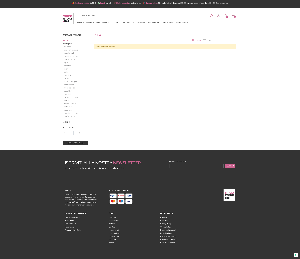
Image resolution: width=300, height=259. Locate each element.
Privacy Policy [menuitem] (165, 224)
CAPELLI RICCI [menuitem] (68, 78)
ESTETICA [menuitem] (90, 22)
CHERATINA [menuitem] (67, 66)
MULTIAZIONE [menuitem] (68, 107)
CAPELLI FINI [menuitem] (67, 91)
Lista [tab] (209, 40)
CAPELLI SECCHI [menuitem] (69, 85)
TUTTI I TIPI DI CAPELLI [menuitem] (70, 81)
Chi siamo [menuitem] (164, 220)
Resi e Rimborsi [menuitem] (166, 233)
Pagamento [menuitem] (69, 227)
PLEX (97, 35)
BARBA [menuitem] (66, 72)
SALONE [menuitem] (80, 22)
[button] (211, 15)
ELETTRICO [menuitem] (115, 22)
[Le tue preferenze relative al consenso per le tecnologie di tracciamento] (296, 255)
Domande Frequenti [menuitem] (168, 230)
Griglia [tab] (198, 40)
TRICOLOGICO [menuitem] (67, 43)
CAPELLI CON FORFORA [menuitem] (71, 97)
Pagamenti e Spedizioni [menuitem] (169, 236)
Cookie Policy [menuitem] (165, 227)
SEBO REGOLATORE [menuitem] (70, 103)
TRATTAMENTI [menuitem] (68, 110)
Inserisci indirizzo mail (178, 161)
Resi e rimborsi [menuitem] (70, 224)
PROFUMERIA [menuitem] (168, 22)
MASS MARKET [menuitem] (139, 22)
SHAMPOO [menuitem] (67, 47)
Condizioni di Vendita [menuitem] (168, 239)
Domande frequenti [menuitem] (72, 217)
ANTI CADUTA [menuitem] (68, 100)
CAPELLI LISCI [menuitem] (68, 75)
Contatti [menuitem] (163, 217)
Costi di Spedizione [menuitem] (167, 243)
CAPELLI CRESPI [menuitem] (69, 53)
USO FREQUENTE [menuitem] (69, 59)
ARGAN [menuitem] (66, 62)
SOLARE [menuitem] (66, 69)
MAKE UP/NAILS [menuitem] (102, 22)
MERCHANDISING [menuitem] (154, 22)
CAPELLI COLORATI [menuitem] (69, 88)
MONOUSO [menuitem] (126, 22)
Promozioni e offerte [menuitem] (73, 230)
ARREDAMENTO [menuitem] (182, 22)
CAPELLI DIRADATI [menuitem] (69, 94)
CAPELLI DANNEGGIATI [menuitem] (71, 56)
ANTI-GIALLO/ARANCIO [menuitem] (71, 50)
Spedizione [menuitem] (69, 220)
